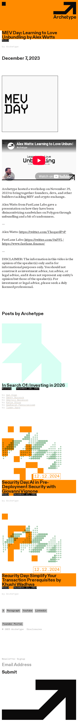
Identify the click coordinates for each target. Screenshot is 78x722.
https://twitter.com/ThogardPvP (42, 232)
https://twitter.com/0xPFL (43, 239)
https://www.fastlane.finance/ (23, 243)
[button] (4, 4)
